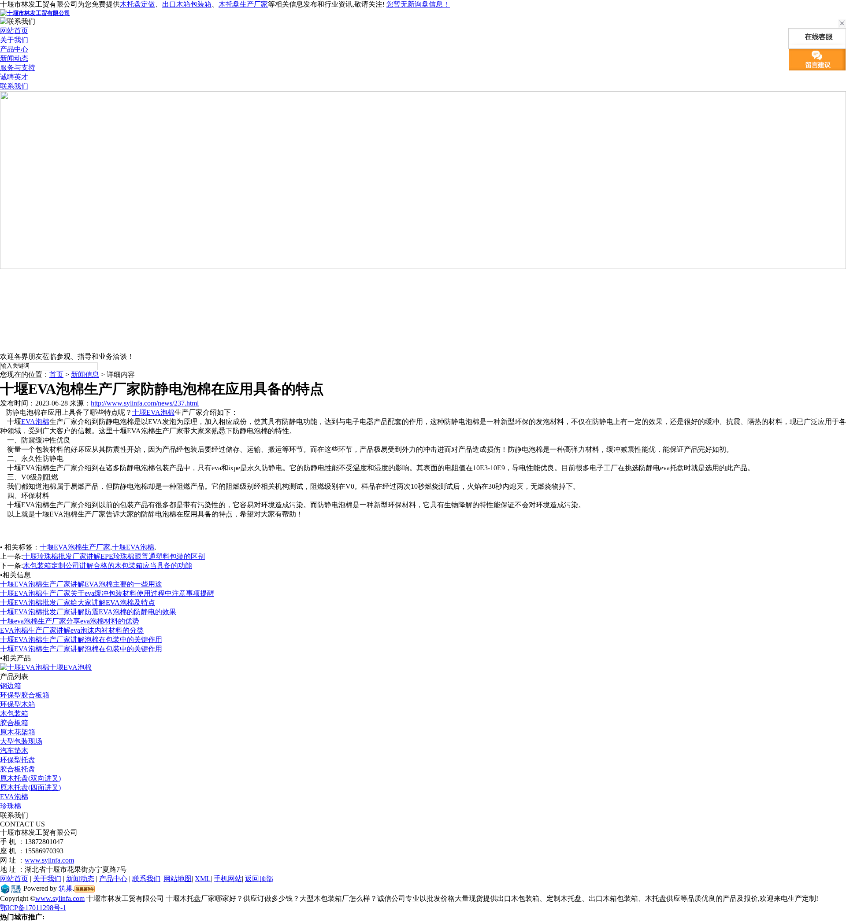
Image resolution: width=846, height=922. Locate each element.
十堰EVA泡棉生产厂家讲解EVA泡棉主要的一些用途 (81, 584)
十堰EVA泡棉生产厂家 (75, 547)
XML (203, 878)
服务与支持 (17, 67)
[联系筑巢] (11, 888)
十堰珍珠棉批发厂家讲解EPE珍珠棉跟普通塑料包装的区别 (114, 556)
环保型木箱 (17, 704)
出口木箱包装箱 (187, 4)
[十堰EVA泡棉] (24, 667)
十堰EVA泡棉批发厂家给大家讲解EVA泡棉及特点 (77, 602)
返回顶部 (259, 878)
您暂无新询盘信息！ (418, 4)
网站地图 (177, 878)
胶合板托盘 (17, 769)
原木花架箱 (17, 732)
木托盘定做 (137, 4)
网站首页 (14, 30)
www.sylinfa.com (49, 860)
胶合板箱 (14, 723)
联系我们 (14, 86)
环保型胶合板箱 (24, 695)
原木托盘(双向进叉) (30, 778)
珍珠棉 (10, 806)
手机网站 (228, 878)
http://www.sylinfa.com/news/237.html (145, 403)
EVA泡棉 (35, 421)
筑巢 (66, 888)
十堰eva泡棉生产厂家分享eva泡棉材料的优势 (69, 621)
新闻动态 (14, 58)
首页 (56, 374)
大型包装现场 (21, 741)
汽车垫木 (14, 750)
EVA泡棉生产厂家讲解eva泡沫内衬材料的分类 (72, 630)
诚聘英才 (14, 77)
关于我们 (14, 40)
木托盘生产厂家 (243, 4)
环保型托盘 (17, 759)
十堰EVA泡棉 (153, 412)
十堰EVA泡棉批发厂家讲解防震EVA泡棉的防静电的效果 (88, 612)
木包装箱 (14, 713)
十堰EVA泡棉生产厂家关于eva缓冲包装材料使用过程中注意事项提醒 (107, 593)
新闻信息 (85, 374)
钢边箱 (10, 686)
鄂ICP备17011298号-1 (33, 907)
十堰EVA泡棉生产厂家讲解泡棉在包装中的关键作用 (81, 639)
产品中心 (14, 49)
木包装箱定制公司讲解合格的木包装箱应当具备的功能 (107, 565)
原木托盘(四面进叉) (30, 787)
